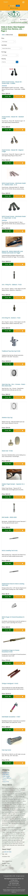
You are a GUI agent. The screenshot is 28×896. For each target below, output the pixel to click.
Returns (4, 779)
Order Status (6, 774)
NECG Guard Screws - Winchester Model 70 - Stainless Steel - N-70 (14, 184)
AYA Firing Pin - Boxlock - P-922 (11, 318)
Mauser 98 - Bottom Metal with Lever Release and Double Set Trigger (12, 252)
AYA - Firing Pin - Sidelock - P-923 (11, 284)
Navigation (6, 1)
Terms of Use (6, 781)
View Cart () (14, 8)
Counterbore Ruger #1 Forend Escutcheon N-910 (10, 651)
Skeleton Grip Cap (7, 417)
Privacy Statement (7, 778)
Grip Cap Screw (6, 750)
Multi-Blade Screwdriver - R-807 (11, 716)
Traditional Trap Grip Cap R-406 (11, 351)
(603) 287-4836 (7, 851)
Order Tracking (6, 776)
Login (18, 5)
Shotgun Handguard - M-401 (10, 683)
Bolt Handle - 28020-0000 (9, 517)
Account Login (6, 772)
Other (3, 34)
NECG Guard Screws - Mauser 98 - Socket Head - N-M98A (12, 82)
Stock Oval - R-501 (7, 451)
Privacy (19, 887)
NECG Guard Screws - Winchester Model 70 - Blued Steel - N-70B (14, 217)
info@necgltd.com (16, 885)
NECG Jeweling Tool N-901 (10, 550)
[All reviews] (4, 85)
